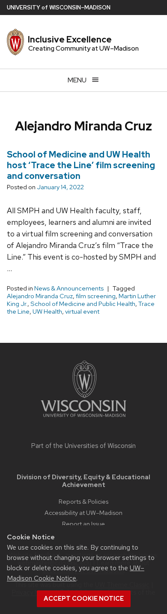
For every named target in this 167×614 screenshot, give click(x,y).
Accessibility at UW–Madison (83, 512)
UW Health (47, 311)
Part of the (83, 446)
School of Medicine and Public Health (82, 303)
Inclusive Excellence (70, 39)
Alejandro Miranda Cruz (40, 296)
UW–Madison (58, 7)
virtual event (82, 311)
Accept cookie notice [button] (84, 598)
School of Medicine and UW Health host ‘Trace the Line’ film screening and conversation (81, 165)
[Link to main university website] (83, 418)
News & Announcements (69, 288)
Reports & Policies (83, 501)
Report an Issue (83, 524)
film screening (96, 296)
